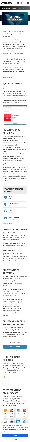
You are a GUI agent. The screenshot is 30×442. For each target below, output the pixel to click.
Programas (4, 8)
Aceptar (15, 435)
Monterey (14, 8)
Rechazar (15, 439)
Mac (9, 8)
